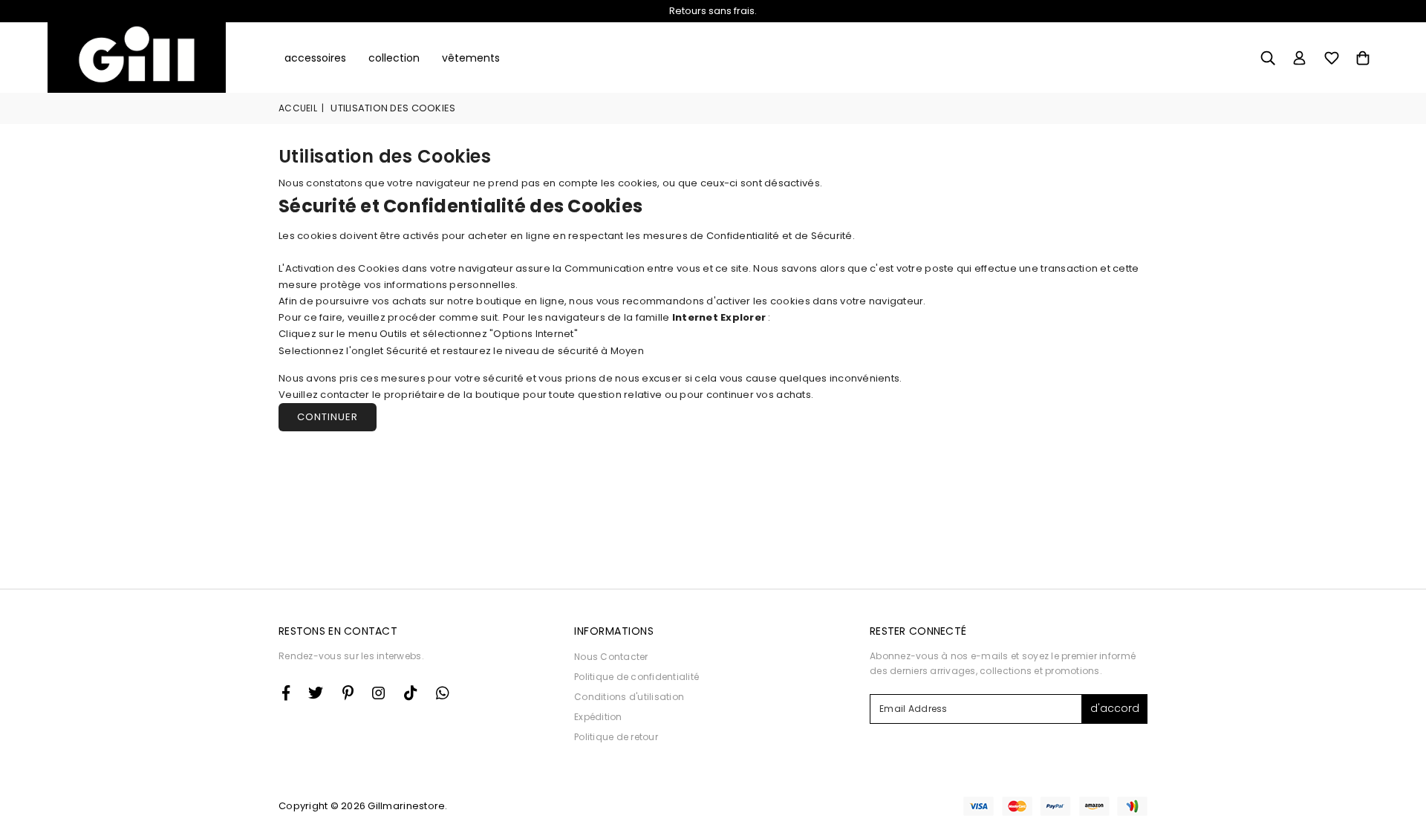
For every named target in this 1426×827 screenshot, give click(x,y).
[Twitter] (316, 692)
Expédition (598, 716)
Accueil (298, 108)
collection (394, 57)
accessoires (315, 57)
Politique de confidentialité (636, 676)
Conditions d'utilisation (629, 696)
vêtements (471, 57)
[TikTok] (410, 692)
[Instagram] (348, 692)
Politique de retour (616, 736)
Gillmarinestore (406, 806)
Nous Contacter (611, 656)
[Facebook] (286, 692)
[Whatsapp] (442, 692)
